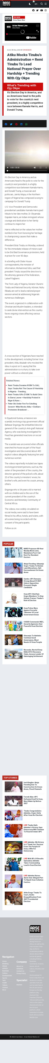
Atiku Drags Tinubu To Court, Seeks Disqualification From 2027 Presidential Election (33, 897)
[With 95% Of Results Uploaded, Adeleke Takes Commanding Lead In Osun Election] (13, 858)
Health (4, 983)
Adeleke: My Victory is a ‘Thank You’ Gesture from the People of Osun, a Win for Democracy (34, 846)
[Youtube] (9, 533)
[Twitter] (6, 533)
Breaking (5, 964)
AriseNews (27, 50)
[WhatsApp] (8, 533)
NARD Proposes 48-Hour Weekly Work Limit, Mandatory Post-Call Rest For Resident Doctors (34, 553)
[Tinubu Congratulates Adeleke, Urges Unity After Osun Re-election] (13, 810)
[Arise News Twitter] (37, 10)
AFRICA (5, 968)
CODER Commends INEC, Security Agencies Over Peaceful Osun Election (34, 624)
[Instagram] (7, 533)
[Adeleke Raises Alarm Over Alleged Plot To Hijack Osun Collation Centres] (13, 875)
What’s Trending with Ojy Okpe (21, 87)
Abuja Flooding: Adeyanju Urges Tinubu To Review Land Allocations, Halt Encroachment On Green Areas (34, 568)
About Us (20, 966)
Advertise (20, 969)
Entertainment (7, 975)
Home (4, 961)
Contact (5, 987)
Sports (4, 978)
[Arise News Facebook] (33, 10)
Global (4, 966)
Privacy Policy (21, 973)
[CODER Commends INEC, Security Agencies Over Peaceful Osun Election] (13, 621)
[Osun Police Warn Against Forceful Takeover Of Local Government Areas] (13, 607)
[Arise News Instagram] (46, 10)
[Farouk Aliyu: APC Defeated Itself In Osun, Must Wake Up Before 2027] (13, 796)
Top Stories (10, 777)
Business (5, 971)
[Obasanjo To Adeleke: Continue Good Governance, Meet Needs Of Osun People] (13, 635)
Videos (4, 985)
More (4, 990)
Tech (4, 980)
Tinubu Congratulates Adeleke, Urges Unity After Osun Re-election (33, 813)
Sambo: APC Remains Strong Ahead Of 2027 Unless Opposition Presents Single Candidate (32, 583)
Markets (19, 985)
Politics (4, 973)
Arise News (6, 4)
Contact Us (20, 971)
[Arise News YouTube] (41, 10)
